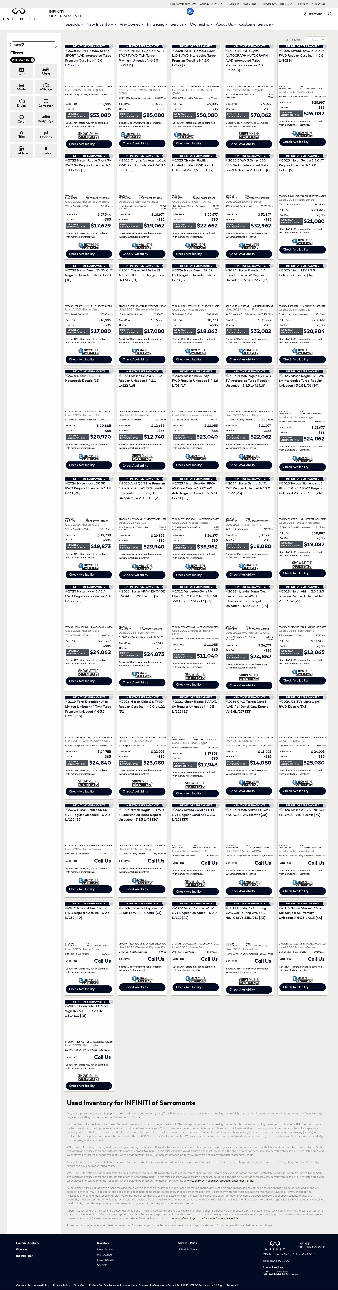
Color (22, 121)
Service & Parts (187, 1243)
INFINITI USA (24, 1255)
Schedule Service (188, 1249)
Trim (21, 136)
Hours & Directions (27, 1243)
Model (21, 89)
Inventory (103, 1243)
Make (46, 73)
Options (46, 137)
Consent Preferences (151, 1285)
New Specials (105, 1260)
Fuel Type (22, 153)
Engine (22, 105)
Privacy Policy (62, 1285)
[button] (190, 11)
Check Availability (82, 144)
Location (46, 153)
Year (21, 74)
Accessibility (42, 1285)
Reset (17, 44)
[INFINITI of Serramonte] (42, 13)
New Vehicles (105, 1249)
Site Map (80, 1285)
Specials (102, 1265)
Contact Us (23, 1285)
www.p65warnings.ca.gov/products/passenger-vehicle (220, 1180)
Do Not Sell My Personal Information (112, 1285)
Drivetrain (46, 106)
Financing (22, 1249)
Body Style (46, 121)
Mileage (46, 89)
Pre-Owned (104, 1254)
